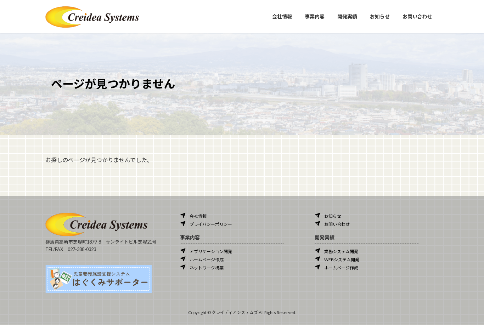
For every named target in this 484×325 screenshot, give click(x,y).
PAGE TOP (466, 308)
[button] (193, 215)
